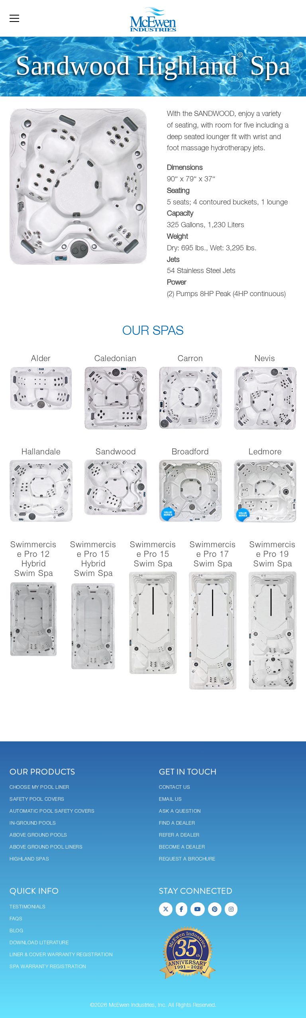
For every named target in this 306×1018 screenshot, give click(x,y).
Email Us (170, 799)
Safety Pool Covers (37, 799)
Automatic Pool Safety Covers (52, 811)
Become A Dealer (182, 847)
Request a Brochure (187, 859)
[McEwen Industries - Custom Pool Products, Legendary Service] (153, 18)
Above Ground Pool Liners (46, 847)
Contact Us (174, 787)
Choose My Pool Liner (39, 787)
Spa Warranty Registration (48, 967)
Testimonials (28, 907)
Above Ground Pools (38, 835)
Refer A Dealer (179, 835)
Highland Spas (29, 859)
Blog (16, 931)
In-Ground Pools (33, 823)
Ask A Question (180, 811)
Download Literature (39, 943)
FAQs (16, 919)
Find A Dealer (177, 823)
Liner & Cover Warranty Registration (61, 955)
